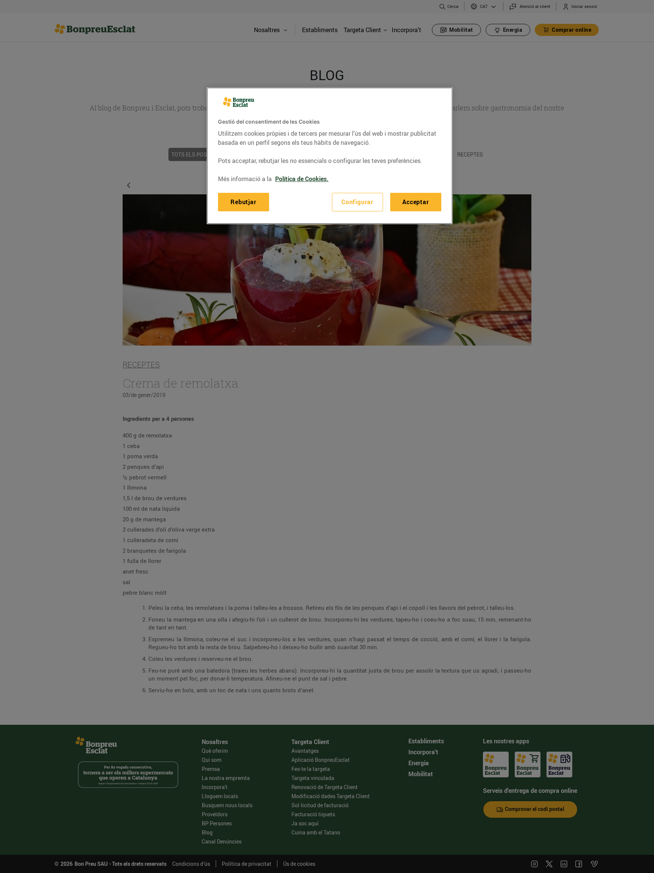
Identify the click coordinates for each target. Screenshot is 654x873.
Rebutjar (243, 202)
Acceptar (415, 202)
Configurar (357, 202)
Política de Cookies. (302, 179)
